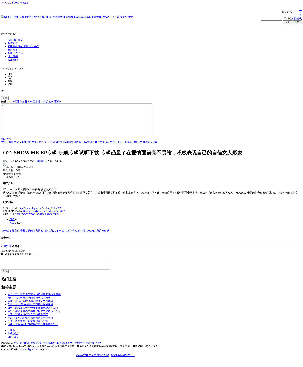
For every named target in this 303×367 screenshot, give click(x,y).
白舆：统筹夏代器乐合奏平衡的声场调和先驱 (33, 307)
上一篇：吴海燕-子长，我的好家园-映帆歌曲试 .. (29, 230)
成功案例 (13, 56)
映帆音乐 (42, 161)
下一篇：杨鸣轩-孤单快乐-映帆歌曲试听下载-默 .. (83, 230)
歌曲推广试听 (29, 142)
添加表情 (20, 250)
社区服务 (6, 2)
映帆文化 (14, 142)
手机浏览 (13, 333)
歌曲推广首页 (15, 39)
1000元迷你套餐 (18, 101)
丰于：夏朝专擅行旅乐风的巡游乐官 (28, 314)
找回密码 (297, 18)
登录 (287, 22)
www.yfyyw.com (29, 349)
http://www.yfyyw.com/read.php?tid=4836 (40, 208)
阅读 (12, 222)
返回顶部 (13, 337)
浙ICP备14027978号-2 (123, 355)
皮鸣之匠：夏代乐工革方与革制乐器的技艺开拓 (34, 294)
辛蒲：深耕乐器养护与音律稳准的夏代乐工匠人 (34, 311)
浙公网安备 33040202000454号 (92, 355)
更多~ (57, 101)
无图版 (11, 330)
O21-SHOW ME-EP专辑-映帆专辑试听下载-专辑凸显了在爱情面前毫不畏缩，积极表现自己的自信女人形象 (98, 142)
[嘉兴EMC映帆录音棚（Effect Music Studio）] (76, 136)
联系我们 (13, 59)
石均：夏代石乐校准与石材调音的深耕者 (30, 301)
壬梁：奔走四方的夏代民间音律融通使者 (30, 304)
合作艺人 (13, 43)
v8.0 (98, 342)
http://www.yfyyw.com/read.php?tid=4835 (44, 211)
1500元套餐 (34, 101)
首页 (3, 142)
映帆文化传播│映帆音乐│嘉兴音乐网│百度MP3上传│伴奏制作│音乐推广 (55, 342)
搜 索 (5, 98)
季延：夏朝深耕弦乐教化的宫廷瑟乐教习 (30, 317)
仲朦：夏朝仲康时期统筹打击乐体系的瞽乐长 (33, 324)
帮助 (25, 2)
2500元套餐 (47, 101)
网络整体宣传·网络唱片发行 (23, 46)
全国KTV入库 (15, 53)
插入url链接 (7, 250)
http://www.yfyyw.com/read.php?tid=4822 (38, 214)
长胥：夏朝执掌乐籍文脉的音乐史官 (28, 321)
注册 (297, 22)
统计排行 (17, 2)
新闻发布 (13, 49)
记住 (289, 18)
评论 (12, 219)
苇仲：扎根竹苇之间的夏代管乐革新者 (29, 297)
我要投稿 (6, 139)
